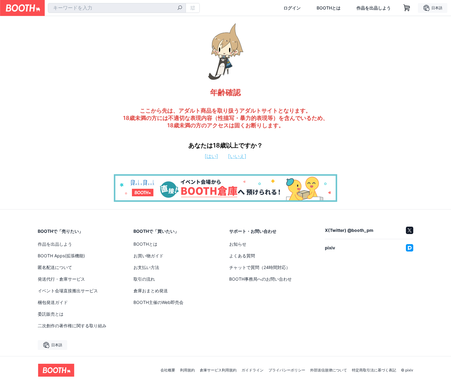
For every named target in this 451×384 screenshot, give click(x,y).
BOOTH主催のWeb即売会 (158, 302)
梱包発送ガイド (53, 302)
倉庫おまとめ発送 (150, 290)
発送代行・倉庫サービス (61, 279)
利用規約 (187, 370)
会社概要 (167, 370)
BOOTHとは (329, 8)
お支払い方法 (146, 267)
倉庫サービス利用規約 (218, 370)
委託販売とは (51, 314)
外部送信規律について (328, 370)
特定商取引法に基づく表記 (374, 370)
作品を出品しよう (374, 8)
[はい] (211, 156)
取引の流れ (144, 279)
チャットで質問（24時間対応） (259, 267)
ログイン (292, 8)
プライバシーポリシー (286, 370)
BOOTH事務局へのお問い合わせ (260, 279)
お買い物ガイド (148, 255)
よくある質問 (242, 255)
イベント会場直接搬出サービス (68, 290)
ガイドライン (252, 370)
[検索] (179, 8)
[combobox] (117, 8)
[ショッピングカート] (407, 8)
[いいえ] (237, 156)
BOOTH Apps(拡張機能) (61, 255)
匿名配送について (55, 267)
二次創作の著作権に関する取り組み (72, 325)
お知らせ (237, 244)
